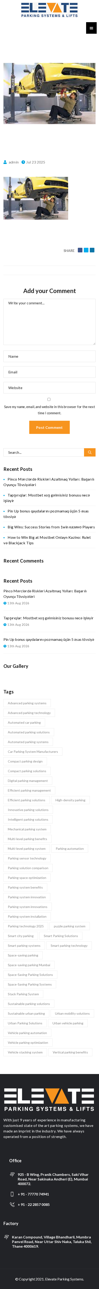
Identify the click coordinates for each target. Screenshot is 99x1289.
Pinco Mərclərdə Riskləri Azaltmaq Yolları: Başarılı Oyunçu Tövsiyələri (45, 594)
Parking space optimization (27, 878)
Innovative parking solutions (28, 810)
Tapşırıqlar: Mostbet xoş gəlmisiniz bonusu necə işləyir (48, 618)
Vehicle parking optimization (28, 1042)
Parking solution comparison (28, 868)
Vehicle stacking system (25, 1052)
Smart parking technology (69, 945)
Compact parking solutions (27, 771)
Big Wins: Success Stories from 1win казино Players (51, 527)
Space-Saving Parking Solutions (30, 975)
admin (14, 162)
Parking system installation (27, 916)
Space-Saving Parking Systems (30, 984)
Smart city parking (21, 936)
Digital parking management (28, 781)
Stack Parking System (23, 994)
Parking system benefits (25, 887)
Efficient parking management (29, 790)
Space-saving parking (23, 955)
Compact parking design (25, 761)
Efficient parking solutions (26, 800)
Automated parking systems (28, 742)
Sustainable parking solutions (29, 1004)
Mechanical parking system (27, 829)
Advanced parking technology (29, 713)
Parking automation (70, 848)
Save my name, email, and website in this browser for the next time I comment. (49, 410)
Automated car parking (24, 722)
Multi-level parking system (27, 848)
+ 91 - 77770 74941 (33, 1194)
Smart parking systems (24, 945)
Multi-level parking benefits (27, 839)
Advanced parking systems (27, 703)
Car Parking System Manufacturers (33, 751)
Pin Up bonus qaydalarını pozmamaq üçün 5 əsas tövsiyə (48, 639)
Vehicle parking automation (27, 1033)
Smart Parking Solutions (61, 936)
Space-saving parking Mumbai (29, 965)
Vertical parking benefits (70, 1052)
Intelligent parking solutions (28, 819)
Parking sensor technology (27, 858)
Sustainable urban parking (26, 1013)
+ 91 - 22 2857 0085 (34, 1204)
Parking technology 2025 (26, 926)
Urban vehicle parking (67, 1023)
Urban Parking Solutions (25, 1023)
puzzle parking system (69, 926)
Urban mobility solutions (72, 1013)
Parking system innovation (27, 897)
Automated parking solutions (29, 732)
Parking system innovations (27, 907)
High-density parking (70, 800)
